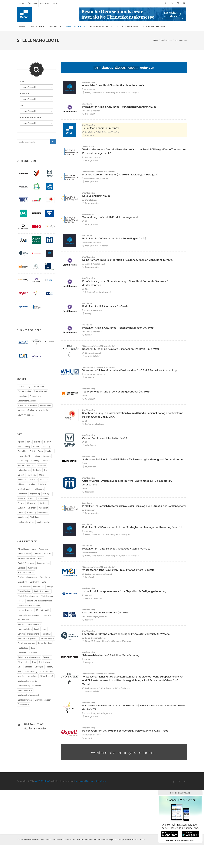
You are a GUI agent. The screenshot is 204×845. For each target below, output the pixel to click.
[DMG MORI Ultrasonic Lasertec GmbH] (36, 213)
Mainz (41, 475)
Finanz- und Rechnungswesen (39, 601)
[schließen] (18, 839)
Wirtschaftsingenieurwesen (29, 685)
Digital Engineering (42, 591)
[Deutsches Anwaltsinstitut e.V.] (23, 213)
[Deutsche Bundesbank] (36, 306)
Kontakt (44, 3)
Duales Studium (24, 391)
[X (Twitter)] (178, 3)
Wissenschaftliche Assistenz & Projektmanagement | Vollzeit (118, 569)
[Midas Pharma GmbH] (50, 240)
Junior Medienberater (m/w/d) (100, 127)
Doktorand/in (38, 386)
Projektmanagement (27, 643)
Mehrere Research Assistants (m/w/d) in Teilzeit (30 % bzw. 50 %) (120, 174)
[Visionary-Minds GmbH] (36, 173)
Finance (21, 601)
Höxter (21, 465)
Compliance (45, 577)
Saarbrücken (42, 498)
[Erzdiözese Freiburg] (50, 200)
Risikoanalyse (24, 662)
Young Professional (26, 415)
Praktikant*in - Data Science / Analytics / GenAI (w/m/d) (116, 548)
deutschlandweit (44, 522)
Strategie (39, 667)
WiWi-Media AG (42, 781)
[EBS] (36, 342)
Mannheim (22, 479)
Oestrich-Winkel (25, 489)
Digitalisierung (47, 596)
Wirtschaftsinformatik (27, 681)
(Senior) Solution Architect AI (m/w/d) (104, 438)
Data (44, 582)
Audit (40, 558)
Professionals (35, 396)
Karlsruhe (37, 470)
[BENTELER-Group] (50, 213)
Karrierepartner (30, 117)
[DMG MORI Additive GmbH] (23, 173)
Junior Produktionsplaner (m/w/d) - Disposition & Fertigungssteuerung (124, 591)
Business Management (27, 577)
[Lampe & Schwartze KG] (23, 253)
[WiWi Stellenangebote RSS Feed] (19, 724)
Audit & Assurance (26, 563)
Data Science (39, 586)
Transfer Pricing (30, 671)
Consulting (22, 582)
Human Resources (25, 610)
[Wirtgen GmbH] (50, 173)
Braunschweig (24, 446)
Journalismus (23, 619)
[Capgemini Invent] (50, 253)
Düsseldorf (22, 451)
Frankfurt (49, 451)
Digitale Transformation (28, 596)
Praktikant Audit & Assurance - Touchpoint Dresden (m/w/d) (118, 327)
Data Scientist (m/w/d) (96, 195)
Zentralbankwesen (43, 700)
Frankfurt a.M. (24, 456)
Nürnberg (42, 484)
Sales (20, 667)
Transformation (46, 671)
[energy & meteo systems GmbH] (50, 226)
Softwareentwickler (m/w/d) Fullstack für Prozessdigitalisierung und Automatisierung (133, 459)
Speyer (21, 503)
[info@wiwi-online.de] (184, 3)
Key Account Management (29, 624)
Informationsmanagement (29, 615)
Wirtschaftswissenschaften (29, 695)
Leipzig (21, 475)
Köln (46, 470)
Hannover (46, 460)
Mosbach (33, 479)
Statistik (28, 667)
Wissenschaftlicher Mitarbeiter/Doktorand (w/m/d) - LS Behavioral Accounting (129, 370)
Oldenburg (39, 489)
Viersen (21, 512)
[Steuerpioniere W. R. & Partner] (36, 266)
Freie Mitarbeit (40, 391)
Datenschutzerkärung (96, 781)
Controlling (34, 582)
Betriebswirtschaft (26, 572)
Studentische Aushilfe (27, 401)
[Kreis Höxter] (36, 186)
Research (47, 657)
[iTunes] (169, 834)
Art (22, 81)
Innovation (47, 615)
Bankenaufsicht (43, 563)
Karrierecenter (166, 40)
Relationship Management (29, 657)
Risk (34, 662)
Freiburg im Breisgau (41, 456)
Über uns (32, 3)
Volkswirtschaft (46, 676)
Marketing (46, 634)
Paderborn (22, 493)
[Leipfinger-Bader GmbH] (23, 266)
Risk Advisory (44, 662)
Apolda (21, 442)
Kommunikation (25, 629)
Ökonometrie (23, 704)
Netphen (31, 484)
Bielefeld (38, 442)
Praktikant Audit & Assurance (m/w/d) (105, 306)
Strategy (49, 667)
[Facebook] (166, 3)
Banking (21, 568)
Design (50, 586)
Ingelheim (31, 465)
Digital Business (25, 591)
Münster (21, 484)
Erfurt (32, 451)
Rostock (31, 498)
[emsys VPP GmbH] (23, 280)
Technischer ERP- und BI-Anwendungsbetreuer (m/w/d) (115, 391)
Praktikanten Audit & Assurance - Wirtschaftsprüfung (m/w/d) (119, 106)
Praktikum (22, 396)
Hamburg (35, 460)
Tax (19, 671)
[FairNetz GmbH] (50, 280)
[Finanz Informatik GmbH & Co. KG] (36, 253)
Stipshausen (32, 503)
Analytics (48, 553)
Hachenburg (23, 460)
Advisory (37, 553)
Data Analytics (24, 586)
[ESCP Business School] (36, 355)
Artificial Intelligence (26, 558)
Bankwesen (32, 568)
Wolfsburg (34, 517)
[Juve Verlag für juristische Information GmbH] (23, 240)
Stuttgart (43, 503)
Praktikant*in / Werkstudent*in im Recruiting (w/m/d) (114, 238)
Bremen (36, 446)
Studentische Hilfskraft (27, 405)
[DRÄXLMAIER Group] (23, 226)
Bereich (25, 93)
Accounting (43, 549)
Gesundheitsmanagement (29, 605)
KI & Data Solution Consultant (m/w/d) (105, 612)
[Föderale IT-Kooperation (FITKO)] (36, 293)
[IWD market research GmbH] (50, 266)
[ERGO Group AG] (36, 226)
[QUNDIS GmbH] (23, 186)
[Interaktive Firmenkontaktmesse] (132, 14)
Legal (36, 629)
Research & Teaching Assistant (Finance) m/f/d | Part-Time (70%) (120, 348)
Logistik (21, 634)
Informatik (45, 610)
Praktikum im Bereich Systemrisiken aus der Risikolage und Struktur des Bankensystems (134, 505)
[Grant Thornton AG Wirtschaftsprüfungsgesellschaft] (36, 280)
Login (55, 3)
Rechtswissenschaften (27, 652)
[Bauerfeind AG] (23, 306)
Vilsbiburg (31, 512)
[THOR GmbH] (23, 200)
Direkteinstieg (24, 386)
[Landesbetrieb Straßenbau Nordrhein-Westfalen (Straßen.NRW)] (36, 200)
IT (37, 610)
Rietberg (21, 498)
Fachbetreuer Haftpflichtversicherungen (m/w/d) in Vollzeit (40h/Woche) (126, 633)
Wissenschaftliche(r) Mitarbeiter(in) (33, 410)
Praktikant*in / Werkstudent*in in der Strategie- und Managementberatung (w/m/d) (132, 527)
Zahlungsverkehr (25, 700)
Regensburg (35, 493)
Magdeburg (31, 475)
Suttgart (21, 508)
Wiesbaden (43, 512)
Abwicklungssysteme (27, 549)
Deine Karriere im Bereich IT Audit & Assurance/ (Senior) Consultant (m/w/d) (127, 259)
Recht (32, 648)
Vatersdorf (43, 508)
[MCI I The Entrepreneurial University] (23, 355)
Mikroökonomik (47, 638)
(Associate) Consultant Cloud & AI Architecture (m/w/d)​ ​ (115, 85)
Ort (22, 105)
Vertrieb (21, 676)
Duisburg (46, 446)
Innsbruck (42, 465)
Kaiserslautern (24, 470)
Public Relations (45, 643)
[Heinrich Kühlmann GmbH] (50, 293)
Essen (40, 451)
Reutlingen (47, 493)
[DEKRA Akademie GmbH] (36, 240)
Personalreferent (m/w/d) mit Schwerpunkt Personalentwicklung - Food (125, 730)
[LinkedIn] (172, 3)
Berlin (29, 442)
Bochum (47, 442)
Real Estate (23, 648)
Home (21, 3)
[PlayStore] (190, 834)
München (44, 479)
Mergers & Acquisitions (28, 638)
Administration (24, 553)
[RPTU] (50, 342)
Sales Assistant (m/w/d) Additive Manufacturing (110, 655)
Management (33, 634)
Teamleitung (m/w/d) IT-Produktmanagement (110, 217)
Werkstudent (46, 405)
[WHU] (23, 342)
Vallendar (32, 508)
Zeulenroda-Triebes (26, 522)
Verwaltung (32, 676)
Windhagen (23, 517)
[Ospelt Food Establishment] (23, 293)
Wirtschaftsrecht (25, 690)
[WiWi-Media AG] (50, 186)
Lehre (44, 629)
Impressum (79, 781)
